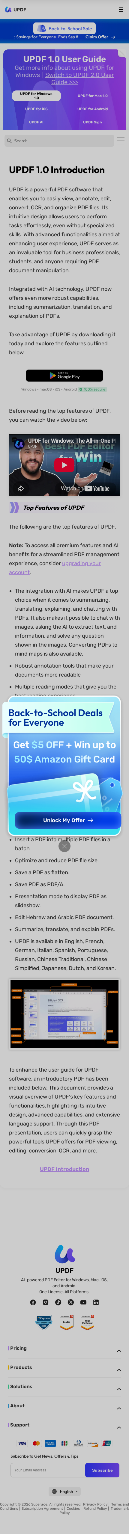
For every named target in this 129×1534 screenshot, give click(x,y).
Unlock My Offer (64, 820)
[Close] (64, 846)
